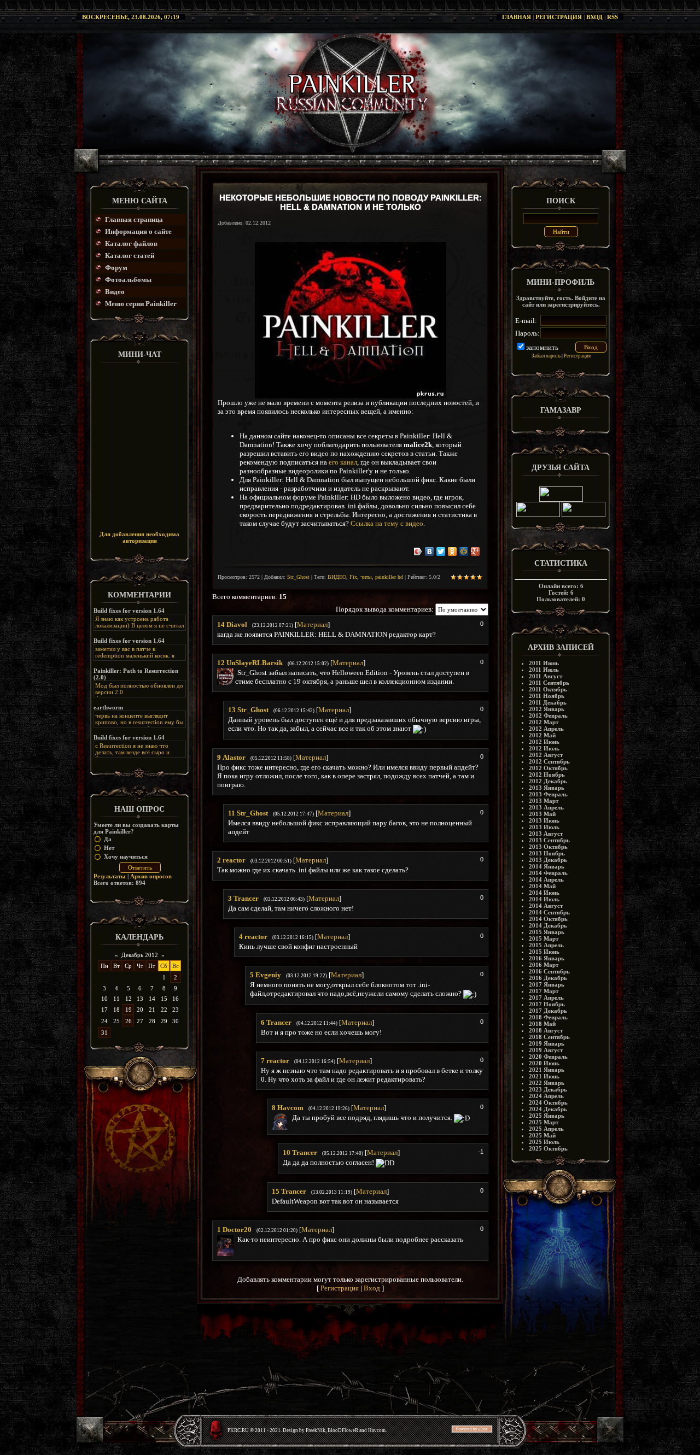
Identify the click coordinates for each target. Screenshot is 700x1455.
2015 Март (543, 938)
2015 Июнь (544, 951)
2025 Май (542, 1135)
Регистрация (558, 17)
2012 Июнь (544, 741)
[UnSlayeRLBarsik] (236, 672)
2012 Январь (546, 709)
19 (128, 1009)
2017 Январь (546, 984)
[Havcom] (291, 1117)
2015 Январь (546, 932)
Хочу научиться (126, 856)
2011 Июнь (544, 663)
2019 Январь (546, 1043)
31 (104, 1032)
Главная (516, 17)
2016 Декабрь (548, 978)
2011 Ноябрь (546, 696)
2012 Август (546, 755)
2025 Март (543, 1122)
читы (366, 577)
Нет (109, 847)
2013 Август (546, 833)
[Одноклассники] (452, 551)
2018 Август (546, 1030)
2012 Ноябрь (547, 774)
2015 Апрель (546, 945)
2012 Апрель (546, 728)
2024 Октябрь (548, 1102)
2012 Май (542, 735)
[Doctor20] (236, 1239)
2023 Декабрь (548, 1089)
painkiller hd (389, 577)
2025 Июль (544, 1142)
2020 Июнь (544, 1063)
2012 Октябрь (548, 768)
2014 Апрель (546, 879)
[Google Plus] (475, 551)
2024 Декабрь (548, 1109)
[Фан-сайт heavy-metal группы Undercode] (561, 499)
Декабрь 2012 (139, 955)
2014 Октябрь (548, 919)
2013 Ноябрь (547, 853)
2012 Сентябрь (549, 761)
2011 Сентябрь (549, 682)
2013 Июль (544, 827)
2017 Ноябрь (547, 1004)
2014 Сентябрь (549, 912)
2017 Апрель (546, 997)
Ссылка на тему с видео (387, 523)
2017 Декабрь (548, 1010)
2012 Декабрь (548, 781)
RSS (612, 17)
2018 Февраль (548, 1017)
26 (128, 1021)
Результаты (110, 876)
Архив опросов (151, 876)
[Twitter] (441, 551)
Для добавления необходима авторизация (139, 537)
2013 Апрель (546, 807)
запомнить (542, 347)
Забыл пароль (546, 356)
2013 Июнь (544, 820)
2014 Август (546, 905)
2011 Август (545, 676)
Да (108, 839)
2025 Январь (546, 1115)
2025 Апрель (546, 1128)
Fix (353, 577)
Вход (594, 17)
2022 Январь (546, 1082)
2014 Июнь (544, 892)
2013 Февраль (548, 794)
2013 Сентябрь (549, 840)
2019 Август (546, 1050)
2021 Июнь (544, 1076)
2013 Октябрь (548, 846)
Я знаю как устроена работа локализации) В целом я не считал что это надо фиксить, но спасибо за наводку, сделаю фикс (139, 628)
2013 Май (542, 814)
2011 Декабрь (548, 702)
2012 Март (543, 722)
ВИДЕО (337, 577)
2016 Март (543, 964)
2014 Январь (546, 866)
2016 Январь (546, 958)
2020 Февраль (548, 1056)
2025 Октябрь (548, 1148)
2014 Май (542, 886)
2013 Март (543, 800)
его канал (343, 462)
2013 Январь (546, 787)
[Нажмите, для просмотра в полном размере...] (350, 396)
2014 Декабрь (548, 925)
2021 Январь (546, 1069)
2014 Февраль (548, 873)
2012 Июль (544, 748)
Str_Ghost (298, 577)
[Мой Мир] (464, 551)
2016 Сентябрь (549, 971)
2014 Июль (544, 899)
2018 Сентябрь (549, 1037)
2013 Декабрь (548, 859)
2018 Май (542, 1023)
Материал (312, 624)
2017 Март (543, 991)
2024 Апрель (546, 1096)
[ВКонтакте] (429, 551)
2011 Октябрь (548, 689)
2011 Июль (544, 669)
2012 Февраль (548, 715)
